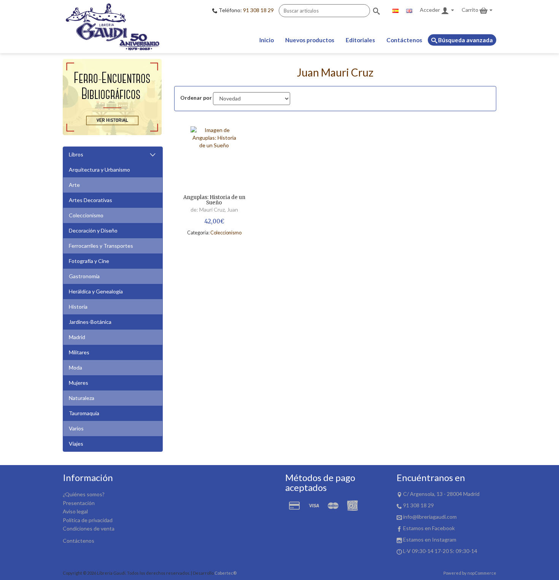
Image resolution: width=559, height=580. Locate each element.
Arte (74, 185)
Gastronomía (84, 276)
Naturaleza (81, 398)
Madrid (77, 337)
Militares (79, 352)
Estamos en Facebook (429, 528)
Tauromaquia (84, 413)
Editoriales (360, 40)
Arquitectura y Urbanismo (99, 169)
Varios (76, 428)
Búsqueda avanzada (465, 40)
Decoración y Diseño (93, 230)
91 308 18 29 (258, 10)
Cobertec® (225, 572)
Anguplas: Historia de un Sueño (214, 200)
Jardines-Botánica (90, 322)
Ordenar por (196, 97)
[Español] (395, 10)
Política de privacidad (88, 520)
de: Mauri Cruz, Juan (214, 209)
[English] (409, 10)
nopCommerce (481, 572)
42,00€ (214, 221)
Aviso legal (75, 511)
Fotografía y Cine (89, 261)
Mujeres (78, 382)
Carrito (471, 9)
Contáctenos (404, 40)
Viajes (76, 443)
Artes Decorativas (90, 200)
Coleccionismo (86, 215)
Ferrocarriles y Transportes (101, 245)
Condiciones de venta (88, 528)
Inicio (266, 40)
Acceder (430, 9)
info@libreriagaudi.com (430, 516)
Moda (75, 367)
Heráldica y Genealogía (96, 291)
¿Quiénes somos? (84, 494)
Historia (78, 306)
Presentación (79, 503)
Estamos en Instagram (429, 539)
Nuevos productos (309, 40)
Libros (76, 154)
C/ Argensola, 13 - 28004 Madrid (441, 494)
